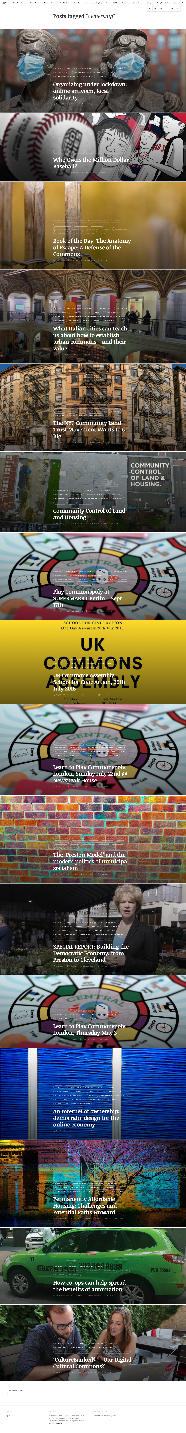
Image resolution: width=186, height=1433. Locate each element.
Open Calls (121, 747)
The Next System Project (97, 523)
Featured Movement (62, 72)
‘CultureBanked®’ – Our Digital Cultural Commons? (92, 1363)
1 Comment (75, 104)
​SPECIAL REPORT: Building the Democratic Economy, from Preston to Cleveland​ (91, 953)
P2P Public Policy (76, 76)
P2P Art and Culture (94, 152)
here (99, 1416)
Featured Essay (60, 1095)
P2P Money (74, 843)
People (160, 3)
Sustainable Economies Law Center (97, 1218)
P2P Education (83, 580)
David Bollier (89, 173)
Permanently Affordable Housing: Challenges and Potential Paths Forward (85, 1205)
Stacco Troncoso (89, 695)
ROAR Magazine (90, 104)
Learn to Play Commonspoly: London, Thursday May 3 (90, 1029)
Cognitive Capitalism (73, 1087)
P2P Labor (120, 839)
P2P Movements (60, 76)
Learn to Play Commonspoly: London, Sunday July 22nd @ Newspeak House (90, 773)
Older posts (16, 1390)
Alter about (34, 3)
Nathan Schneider (90, 1131)
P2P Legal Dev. (60, 317)
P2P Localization (75, 317)
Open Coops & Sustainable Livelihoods (68, 229)
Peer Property (91, 233)
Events (85, 3)
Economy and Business (75, 152)
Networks (92, 1095)
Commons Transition (106, 68)
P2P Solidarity (102, 76)
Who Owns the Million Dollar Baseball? (91, 163)
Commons (90, 68)
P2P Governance (76, 233)
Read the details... (56, 1423)
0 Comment (75, 173)
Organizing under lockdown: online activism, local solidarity (90, 90)
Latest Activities (135, 3)
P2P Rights (89, 76)
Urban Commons (109, 321)
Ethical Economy (81, 225)
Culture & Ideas (82, 403)
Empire (120, 68)
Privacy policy (171, 3)
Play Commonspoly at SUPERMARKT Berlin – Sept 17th (87, 598)
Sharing (103, 233)
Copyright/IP (112, 1343)
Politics (114, 76)
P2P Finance (94, 839)
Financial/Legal (97, 3)
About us (24, 3)
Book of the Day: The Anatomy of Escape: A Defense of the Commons (92, 247)
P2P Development (61, 233)
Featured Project (61, 576)
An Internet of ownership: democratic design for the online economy (86, 1117)
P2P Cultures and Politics (117, 72)
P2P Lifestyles (96, 407)
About (15, 3)
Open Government (105, 308)
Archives (45, 3)
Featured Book (97, 225)
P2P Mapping (59, 411)
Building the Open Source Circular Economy (71, 221)
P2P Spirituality (75, 755)
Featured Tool (93, 747)
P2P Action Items (80, 72)
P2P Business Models (121, 229)
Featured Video (107, 747)
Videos (109, 939)
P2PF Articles (122, 580)
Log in (8, 1416)
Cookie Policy (65, 3)
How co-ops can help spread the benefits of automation (89, 1286)
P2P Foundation (89, 260)
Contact (54, 3)
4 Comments (74, 787)
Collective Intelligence (74, 68)
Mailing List (150, 3)
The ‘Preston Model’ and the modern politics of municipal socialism (91, 861)
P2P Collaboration (96, 72)
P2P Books (106, 229)
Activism (58, 68)
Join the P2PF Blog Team (116, 3)
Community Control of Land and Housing (89, 514)
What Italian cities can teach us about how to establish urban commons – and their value (90, 338)
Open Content (112, 1014)
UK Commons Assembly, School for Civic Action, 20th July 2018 (89, 681)
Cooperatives (59, 835)
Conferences (101, 659)
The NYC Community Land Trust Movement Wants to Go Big (91, 429)
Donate (77, 3)
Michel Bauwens (93, 1372)
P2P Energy (98, 312)
